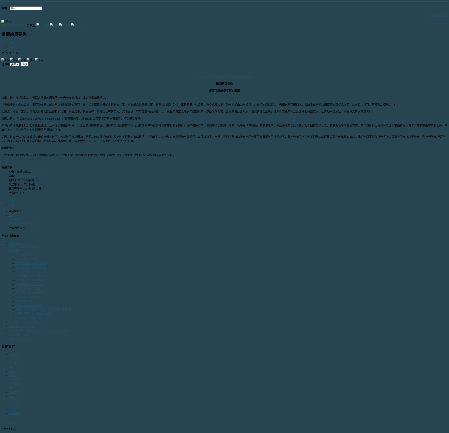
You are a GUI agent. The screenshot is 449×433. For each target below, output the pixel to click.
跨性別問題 (22, 271)
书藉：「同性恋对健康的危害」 (34, 313)
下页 (11, 204)
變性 (11, 388)
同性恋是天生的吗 (26, 259)
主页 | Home (15, 243)
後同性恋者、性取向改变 (30, 267)
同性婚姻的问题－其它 (29, 284)
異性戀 (12, 400)
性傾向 (12, 392)
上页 (11, 199)
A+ (440, 15)
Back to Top (8, 422)
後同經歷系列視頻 (19, 338)
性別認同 (14, 379)
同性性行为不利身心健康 (30, 263)
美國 (11, 367)
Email (11, 46)
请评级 (5, 64)
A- (446, 15)
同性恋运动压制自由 (28, 288)
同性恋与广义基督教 (28, 305)
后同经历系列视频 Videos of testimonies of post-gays (38, 330)
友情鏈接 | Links (18, 334)
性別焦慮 (14, 413)
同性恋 (12, 354)
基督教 (12, 375)
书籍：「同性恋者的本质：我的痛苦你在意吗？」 (45, 309)
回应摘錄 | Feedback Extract (24, 322)
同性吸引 (14, 409)
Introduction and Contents (22, 246)
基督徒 (12, 371)
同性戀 (12, 362)
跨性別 (12, 358)
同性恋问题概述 (25, 254)
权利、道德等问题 (26, 296)
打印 (11, 42)
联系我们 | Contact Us (21, 326)
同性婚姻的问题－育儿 (29, 280)
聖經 (11, 396)
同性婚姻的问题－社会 (31, 176)
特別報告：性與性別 (28, 317)
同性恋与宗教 (23, 301)
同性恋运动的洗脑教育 (29, 292)
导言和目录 (15, 250)
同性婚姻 (14, 383)
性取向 (12, 404)
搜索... (5, 8)
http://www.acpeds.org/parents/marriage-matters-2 (224, 76)
